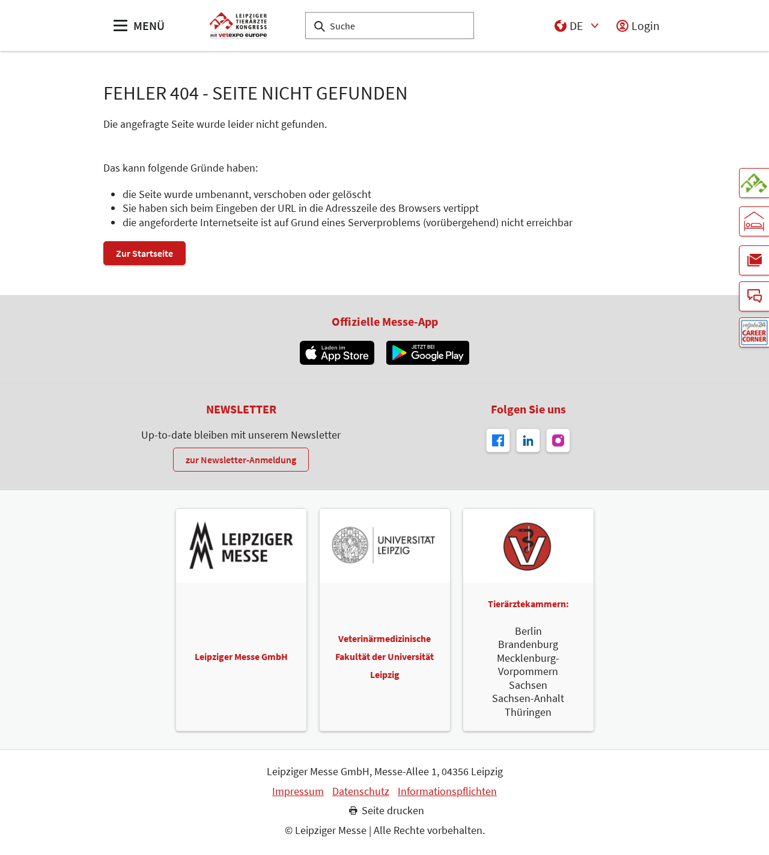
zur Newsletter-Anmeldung (241, 460)
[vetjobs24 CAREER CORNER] (754, 332)
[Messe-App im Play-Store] (427, 353)
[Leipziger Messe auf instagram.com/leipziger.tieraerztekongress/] (558, 440)
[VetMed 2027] (754, 183)
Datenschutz (360, 791)
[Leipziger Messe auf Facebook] (498, 440)
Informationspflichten (447, 791)
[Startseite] (238, 25)
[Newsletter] (754, 260)
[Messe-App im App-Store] (337, 353)
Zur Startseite (144, 253)
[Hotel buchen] (754, 221)
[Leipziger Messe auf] (528, 440)
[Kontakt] (754, 296)
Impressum (298, 791)
